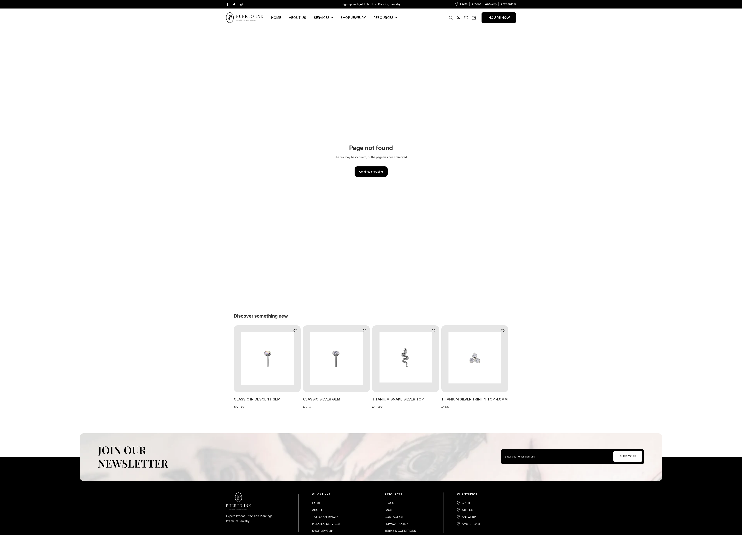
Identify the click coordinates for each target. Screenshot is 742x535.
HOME (316, 503)
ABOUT (317, 510)
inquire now (499, 17)
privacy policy (396, 524)
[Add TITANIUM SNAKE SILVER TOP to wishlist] (433, 330)
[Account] (458, 18)
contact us (394, 517)
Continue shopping (371, 171)
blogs (389, 503)
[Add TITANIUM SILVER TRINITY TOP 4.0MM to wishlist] (502, 330)
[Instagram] (241, 4)
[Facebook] (227, 4)
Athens (476, 4)
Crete (464, 4)
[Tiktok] (234, 4)
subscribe (628, 456)
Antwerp (491, 4)
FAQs (388, 510)
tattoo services (325, 517)
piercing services (326, 524)
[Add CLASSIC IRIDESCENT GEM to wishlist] (295, 330)
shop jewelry (323, 531)
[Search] (453, 18)
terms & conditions (400, 531)
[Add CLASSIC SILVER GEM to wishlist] (364, 330)
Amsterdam (508, 4)
